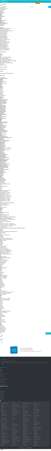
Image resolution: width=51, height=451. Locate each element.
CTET (1, 317)
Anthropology (2, 143)
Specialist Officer (3, 262)
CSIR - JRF (2, 320)
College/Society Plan (3, 8)
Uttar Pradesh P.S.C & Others (5, 198)
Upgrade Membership (3, 380)
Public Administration (3, 164)
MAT (1, 297)
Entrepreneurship (2, 155)
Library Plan (4, 6)
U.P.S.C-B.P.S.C (2, 181)
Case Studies (2, 396)
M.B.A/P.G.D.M (2, 24)
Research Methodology (3, 160)
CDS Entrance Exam (3, 186)
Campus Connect (3, 329)
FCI (0, 206)
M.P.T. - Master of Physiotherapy (5, 57)
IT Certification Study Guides (4, 169)
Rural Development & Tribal (4, 165)
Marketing (1, 71)
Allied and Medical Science (5, 61)
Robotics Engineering (4, 45)
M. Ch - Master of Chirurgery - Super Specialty (8, 60)
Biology (13, 427)
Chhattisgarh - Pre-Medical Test (5, 221)
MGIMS (1, 241)
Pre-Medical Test (3, 247)
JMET (2, 421)
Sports (1, 98)
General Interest (3, 439)
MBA (0, 295)
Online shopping (2, 395)
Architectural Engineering (4, 41)
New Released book (3, 179)
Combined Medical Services (5, 183)
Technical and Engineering (4, 48)
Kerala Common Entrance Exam (5, 238)
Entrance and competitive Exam (16, 406)
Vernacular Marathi (25, 412)
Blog (49, 3)
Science (1, 115)
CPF (1, 188)
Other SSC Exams (3, 207)
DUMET (1, 230)
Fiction (1, 84)
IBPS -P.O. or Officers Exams (5, 257)
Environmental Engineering (5, 39)
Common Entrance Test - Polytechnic (6, 225)
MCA (0, 18)
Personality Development (4, 154)
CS (0, 255)
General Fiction (2, 113)
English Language (3, 145)
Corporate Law (2, 158)
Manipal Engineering (3, 275)
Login (42, 3)
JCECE (1, 274)
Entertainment (2, 97)
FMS (1, 304)
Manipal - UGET (3, 240)
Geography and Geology (4, 136)
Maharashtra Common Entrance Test (6, 239)
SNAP (1, 302)
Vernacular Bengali (3, 111)
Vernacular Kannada (3, 116)
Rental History (2, 381)
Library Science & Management (5, 140)
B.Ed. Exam (2, 315)
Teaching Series (2, 75)
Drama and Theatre (3, 172)
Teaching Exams (3, 316)
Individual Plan (2, 7)
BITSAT (1, 282)
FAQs (0, 372)
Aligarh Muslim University (4, 212)
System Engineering (3, 36)
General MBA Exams (3, 312)
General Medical (3, 232)
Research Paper (2, 397)
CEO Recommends (3, 81)
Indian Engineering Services (5, 190)
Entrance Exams (3, 180)
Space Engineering (3, 44)
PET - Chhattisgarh (3, 277)
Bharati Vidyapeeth (3, 215)
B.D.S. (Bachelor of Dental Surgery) (6, 62)
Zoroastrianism (2, 95)
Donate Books (2, 330)
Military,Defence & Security (4, 166)
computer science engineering (5, 28)
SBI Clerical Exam (3, 261)
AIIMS (1, 211)
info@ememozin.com (4, 2)
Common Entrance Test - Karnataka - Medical (8, 224)
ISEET (1, 273)
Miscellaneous (2, 138)
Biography (1, 79)
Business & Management (26, 403)
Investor (1, 371)
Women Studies (2, 153)
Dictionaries (2, 128)
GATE (1, 287)
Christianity (2, 91)
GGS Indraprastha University (5, 311)
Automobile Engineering (4, 46)
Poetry (1, 104)
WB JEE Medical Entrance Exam (6, 253)
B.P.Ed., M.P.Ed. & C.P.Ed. (4, 131)
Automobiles (2, 112)
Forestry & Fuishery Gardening (5, 163)
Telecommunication (3, 38)
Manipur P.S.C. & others (26, 421)
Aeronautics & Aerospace (4, 167)
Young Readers (2, 109)
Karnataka (2, 237)
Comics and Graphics (3, 101)
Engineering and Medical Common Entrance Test (8, 231)
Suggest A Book (3, 328)
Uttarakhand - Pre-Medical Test (5, 251)
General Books (2, 77)
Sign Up (46, 3)
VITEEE (1, 281)
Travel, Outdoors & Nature (4, 99)
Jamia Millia (2, 272)
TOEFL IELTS (2, 171)
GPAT (1, 233)
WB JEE (1, 119)
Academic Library (2, 146)
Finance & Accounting (3, 67)
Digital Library (14, 433)
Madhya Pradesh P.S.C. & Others (6, 196)
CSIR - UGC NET (3, 321)
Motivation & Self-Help (3, 114)
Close (2, 449)
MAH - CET (2, 308)
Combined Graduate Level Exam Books (7, 202)
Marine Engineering (3, 47)
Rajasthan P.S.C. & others (4, 197)
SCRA (1, 187)
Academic (2, 10)
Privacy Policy (2, 376)
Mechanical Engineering (4, 29)
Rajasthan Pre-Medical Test (5, 249)
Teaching (1, 314)
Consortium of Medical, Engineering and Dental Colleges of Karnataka (12, 228)
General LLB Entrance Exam (5, 293)
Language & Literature (3, 125)
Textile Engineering (3, 32)
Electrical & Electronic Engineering (6, 30)
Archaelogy (1, 173)
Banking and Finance (3, 256)
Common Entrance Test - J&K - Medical (7, 223)
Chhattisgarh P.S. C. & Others (5, 192)
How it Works (2, 331)
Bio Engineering (3, 40)
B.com (1, 13)
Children (1, 80)
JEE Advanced (2, 284)
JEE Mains (2, 285)
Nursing (1, 21)
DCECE (1, 229)
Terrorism (1, 151)
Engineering (2, 27)
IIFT (12, 421)
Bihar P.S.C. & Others (4, 191)
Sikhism (1, 92)
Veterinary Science (3, 127)
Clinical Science (2, 126)
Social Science (2, 178)
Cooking (1, 82)
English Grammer (14, 439)
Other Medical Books (4, 427)
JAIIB (1, 266)
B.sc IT (1, 19)
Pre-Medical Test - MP (4, 248)
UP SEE (1, 306)
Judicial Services (3, 294)
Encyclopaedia (2, 129)
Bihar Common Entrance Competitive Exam (7, 216)
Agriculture (1, 124)
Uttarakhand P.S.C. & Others (5, 199)
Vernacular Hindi (2, 105)
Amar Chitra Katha (3, 100)
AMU (1, 268)
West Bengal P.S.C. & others (5, 200)
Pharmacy (2, 63)
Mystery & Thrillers (3, 110)
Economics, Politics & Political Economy (6, 73)
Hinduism (1, 88)
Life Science (2, 170)
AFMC (1, 210)
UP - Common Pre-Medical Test (5, 250)
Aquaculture (2, 168)
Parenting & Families (3, 103)
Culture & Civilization (3, 83)
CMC (1, 222)
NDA (1, 189)
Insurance (1, 264)
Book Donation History (3, 382)
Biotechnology (2, 22)
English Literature (25, 427)
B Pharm (1, 213)
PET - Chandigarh (3, 276)
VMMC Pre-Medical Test (4, 252)
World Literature (2, 142)
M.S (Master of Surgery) (4, 58)
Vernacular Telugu (36, 412)
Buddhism (2, 93)
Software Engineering (4, 37)
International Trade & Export (4, 157)
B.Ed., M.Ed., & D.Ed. (3, 130)
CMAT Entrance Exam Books (5, 298)
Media (1, 176)
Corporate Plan (2, 9)
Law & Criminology (3, 141)
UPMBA (1, 305)
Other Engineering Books (4, 49)
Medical (1, 209)
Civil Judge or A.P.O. (3, 291)
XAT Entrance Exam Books (5, 299)
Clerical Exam (2, 263)
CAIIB (1, 265)
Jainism (1, 94)
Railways (1, 208)
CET (1, 313)
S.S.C (1, 201)
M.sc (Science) (2, 16)
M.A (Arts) (1, 15)
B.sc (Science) (2, 12)
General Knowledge (3, 118)
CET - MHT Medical (3, 220)
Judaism (1, 96)
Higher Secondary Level (4, 203)
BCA (0, 14)
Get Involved (2, 326)
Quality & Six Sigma (3, 102)
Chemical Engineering (4, 31)
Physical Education (3, 132)
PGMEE (1, 243)
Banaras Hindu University (4, 214)
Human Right (2, 139)
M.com (1, 17)
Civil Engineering (3, 35)
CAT (1, 296)
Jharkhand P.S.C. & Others (4, 195)
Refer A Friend (2, 327)
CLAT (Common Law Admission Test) (6, 292)
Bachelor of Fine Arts (3, 20)
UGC (0, 318)
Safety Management (3, 156)
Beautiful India (2, 152)
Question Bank (2, 150)
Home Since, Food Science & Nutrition (6, 137)
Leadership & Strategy (3, 78)
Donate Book (38, 3)
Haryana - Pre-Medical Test (5, 234)
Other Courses (2, 144)
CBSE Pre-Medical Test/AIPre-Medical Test (7, 219)
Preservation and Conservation (5, 149)
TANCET (1, 303)
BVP (1, 271)
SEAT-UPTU (2, 286)
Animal (1, 117)
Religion (1, 87)
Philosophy (2, 177)
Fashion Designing (3, 51)
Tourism (1, 123)
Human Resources (3, 69)
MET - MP (2, 307)
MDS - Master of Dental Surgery (5, 59)
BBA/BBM (2, 25)
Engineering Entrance (3, 267)
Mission (1, 370)
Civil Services (2, 182)
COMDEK (2, 283)
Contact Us (30, 357)
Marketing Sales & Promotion (4, 159)
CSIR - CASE (2, 319)
